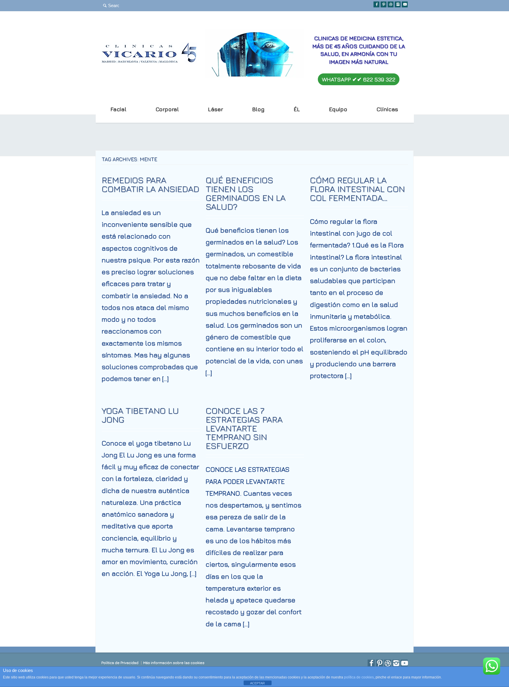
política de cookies (359, 677)
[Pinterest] (383, 4)
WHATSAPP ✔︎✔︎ (358, 79)
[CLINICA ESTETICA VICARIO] (149, 61)
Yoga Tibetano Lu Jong (140, 415)
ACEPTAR (257, 683)
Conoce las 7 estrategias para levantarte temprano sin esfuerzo (244, 428)
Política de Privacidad (119, 662)
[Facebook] (376, 4)
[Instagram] (398, 4)
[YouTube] (405, 4)
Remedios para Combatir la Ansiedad (150, 184)
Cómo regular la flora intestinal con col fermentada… (357, 189)
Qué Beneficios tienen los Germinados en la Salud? (245, 193)
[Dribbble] (391, 4)
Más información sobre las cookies (173, 662)
